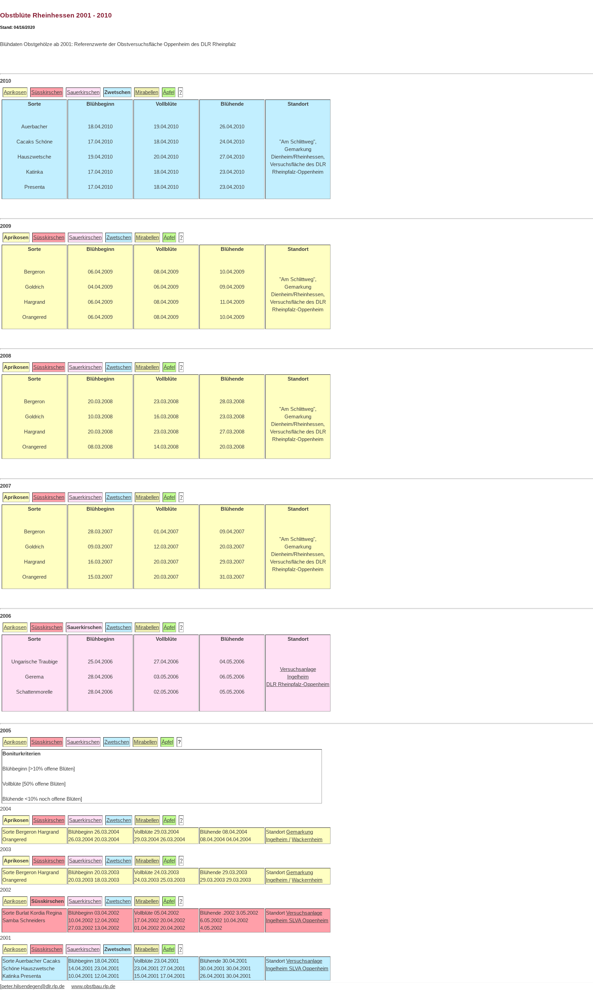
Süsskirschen (46, 92)
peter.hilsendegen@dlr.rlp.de (33, 986)
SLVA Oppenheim (308, 920)
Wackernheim (307, 839)
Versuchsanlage (304, 913)
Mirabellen (146, 92)
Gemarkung (299, 832)
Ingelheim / (278, 839)
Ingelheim (277, 920)
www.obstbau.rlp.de (93, 986)
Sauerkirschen (83, 92)
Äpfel (168, 92)
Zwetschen (118, 237)
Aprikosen (15, 92)
